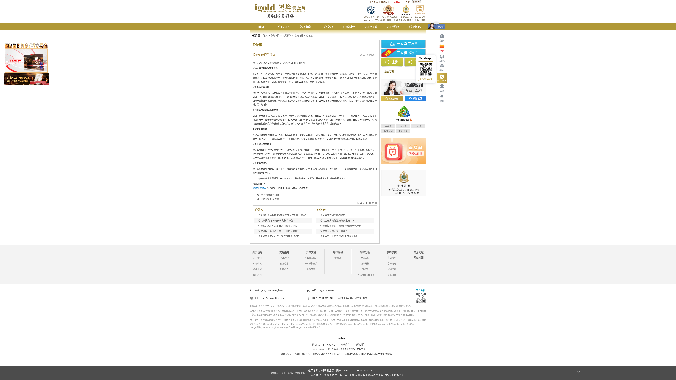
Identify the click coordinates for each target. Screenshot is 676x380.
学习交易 (391, 263)
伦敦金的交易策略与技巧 (332, 215)
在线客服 (385, 2)
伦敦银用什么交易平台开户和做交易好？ (278, 231)
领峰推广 (345, 344)
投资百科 (299, 35)
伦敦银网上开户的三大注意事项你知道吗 (278, 236)
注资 (394, 62)
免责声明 (331, 344)
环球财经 (349, 27)
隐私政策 (373, 375)
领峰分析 (371, 27)
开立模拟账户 (407, 53)
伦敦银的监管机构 (270, 195)
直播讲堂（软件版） (367, 275)
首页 (261, 27)
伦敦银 (309, 35)
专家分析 (365, 258)
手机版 (418, 126)
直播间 (397, 2)
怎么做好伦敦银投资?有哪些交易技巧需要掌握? (282, 215)
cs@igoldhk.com (326, 290)
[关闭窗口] (371, 203)
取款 (417, 62)
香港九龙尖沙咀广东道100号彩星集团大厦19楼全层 (343, 298)
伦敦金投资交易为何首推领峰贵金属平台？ (342, 225)
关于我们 (257, 258)
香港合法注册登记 (310, 354)
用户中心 (373, 2)
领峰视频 (257, 269)
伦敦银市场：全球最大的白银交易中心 (277, 225)
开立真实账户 (407, 44)
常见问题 (415, 27)
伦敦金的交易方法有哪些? (333, 231)
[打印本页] (360, 203)
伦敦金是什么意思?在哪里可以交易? (338, 236)
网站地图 (419, 257)
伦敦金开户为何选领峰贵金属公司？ (338, 220)
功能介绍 (399, 375)
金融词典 (391, 275)
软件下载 (311, 269)
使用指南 (403, 131)
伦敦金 (321, 209)
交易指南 (305, 27)
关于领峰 (283, 27)
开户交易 (327, 27)
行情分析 (338, 258)
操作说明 (388, 131)
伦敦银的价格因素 (270, 199)
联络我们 (257, 275)
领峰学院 (393, 27)
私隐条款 (316, 344)
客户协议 (386, 375)
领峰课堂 (391, 269)
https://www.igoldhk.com (272, 298)
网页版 (403, 126)
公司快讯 (257, 263)
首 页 (265, 35)
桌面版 (388, 126)
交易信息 (284, 263)
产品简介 (284, 258)
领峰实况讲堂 (259, 188)
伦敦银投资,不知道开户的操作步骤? (276, 220)
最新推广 (284, 269)
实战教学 (287, 35)
